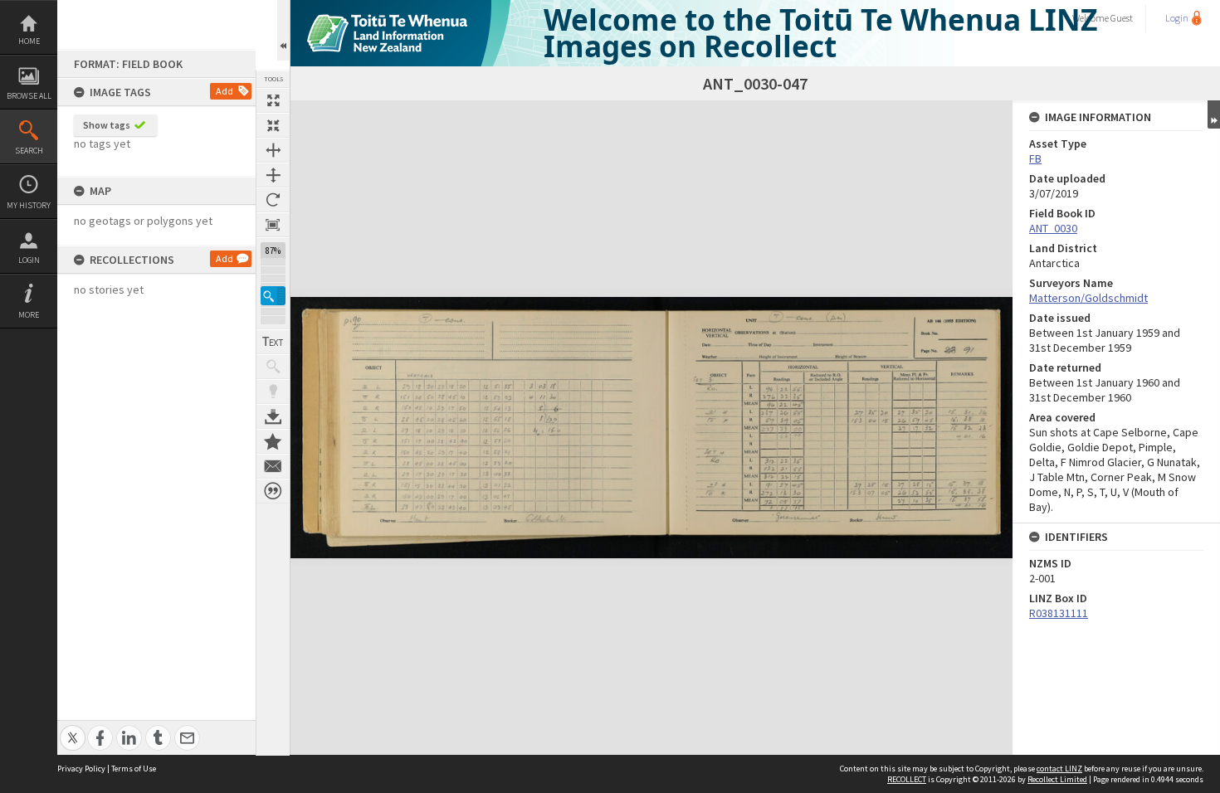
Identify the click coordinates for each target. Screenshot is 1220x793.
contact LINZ (1059, 768)
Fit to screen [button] (273, 125)
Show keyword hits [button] (273, 366)
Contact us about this (273, 466)
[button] (273, 295)
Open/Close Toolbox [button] (283, 30)
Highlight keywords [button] (273, 391)
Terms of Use (133, 768)
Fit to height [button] (273, 175)
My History (29, 205)
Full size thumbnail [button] (273, 100)
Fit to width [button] (273, 150)
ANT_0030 (1053, 228)
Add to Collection (273, 441)
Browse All (29, 95)
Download (273, 416)
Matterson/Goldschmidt (1088, 297)
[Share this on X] (72, 728)
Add (224, 91)
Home (29, 41)
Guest (1121, 18)
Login (29, 260)
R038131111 (1058, 613)
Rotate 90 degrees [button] (273, 199)
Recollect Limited (1057, 779)
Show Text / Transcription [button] (273, 341)
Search (29, 150)
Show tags (106, 125)
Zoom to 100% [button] (273, 224)
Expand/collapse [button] (1214, 114)
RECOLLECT (906, 779)
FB (1035, 158)
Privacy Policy (81, 768)
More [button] (28, 314)
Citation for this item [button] (273, 491)
